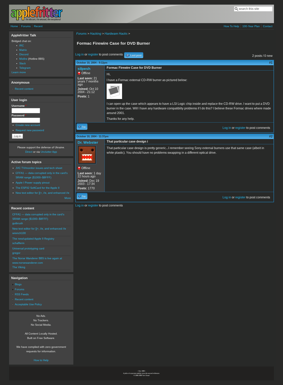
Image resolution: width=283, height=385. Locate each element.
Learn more (19, 72)
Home (14, 26)
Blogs (18, 284)
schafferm (18, 243)
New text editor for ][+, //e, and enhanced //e (42, 192)
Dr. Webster (88, 142)
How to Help (41, 360)
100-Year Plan (251, 26)
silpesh (84, 69)
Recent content (24, 88)
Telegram (25, 67)
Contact (267, 26)
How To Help (231, 26)
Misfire (23, 58)
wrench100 (19, 233)
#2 (271, 136)
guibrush (17, 223)
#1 (271, 62)
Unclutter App (49, 151)
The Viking (18, 267)
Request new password (30, 130)
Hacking (95, 33)
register (93, 54)
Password (19, 115)
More (67, 198)
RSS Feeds (22, 294)
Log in (79, 54)
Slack (22, 63)
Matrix (23, 49)
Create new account (28, 125)
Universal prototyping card (28, 248)
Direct (28, 151)
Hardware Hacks (116, 33)
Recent (38, 26)
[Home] (36, 20)
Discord (23, 54)
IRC (21, 45)
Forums (26, 26)
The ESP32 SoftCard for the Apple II (37, 187)
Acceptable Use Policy (28, 304)
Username (19, 105)
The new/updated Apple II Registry (33, 238)
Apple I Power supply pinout (32, 182)
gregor (16, 252)
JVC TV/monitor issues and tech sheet (39, 167)
